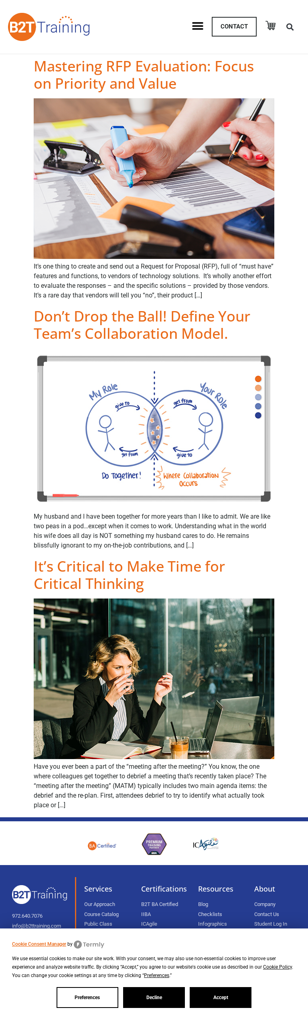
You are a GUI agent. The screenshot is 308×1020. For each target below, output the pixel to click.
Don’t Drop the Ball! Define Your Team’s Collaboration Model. (142, 324)
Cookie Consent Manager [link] (39, 944)
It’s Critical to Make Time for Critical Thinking (129, 574)
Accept (220, 997)
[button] (197, 26)
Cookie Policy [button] (277, 967)
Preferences (87, 997)
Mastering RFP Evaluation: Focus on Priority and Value (144, 74)
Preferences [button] (156, 975)
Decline (154, 997)
